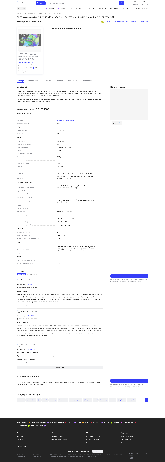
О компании (20, 436)
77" (20, 71)
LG (57, 117)
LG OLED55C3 (32, 316)
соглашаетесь (78, 451)
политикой (86, 451)
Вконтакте (20, 446)
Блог (18, 443)
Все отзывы (21, 274)
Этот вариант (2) (32, 274)
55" (31, 68)
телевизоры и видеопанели (65, 120)
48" (26, 68)
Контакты (20, 439)
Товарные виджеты (127, 436)
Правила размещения (93, 443)
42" (21, 68)
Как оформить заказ (57, 443)
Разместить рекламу (92, 439)
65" (36, 68)
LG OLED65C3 (32, 284)
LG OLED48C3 (32, 349)
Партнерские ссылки (127, 439)
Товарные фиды (126, 443)
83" (25, 71)
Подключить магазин (93, 436)
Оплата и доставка (57, 436)
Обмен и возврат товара (59, 439)
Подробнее (116, 123)
